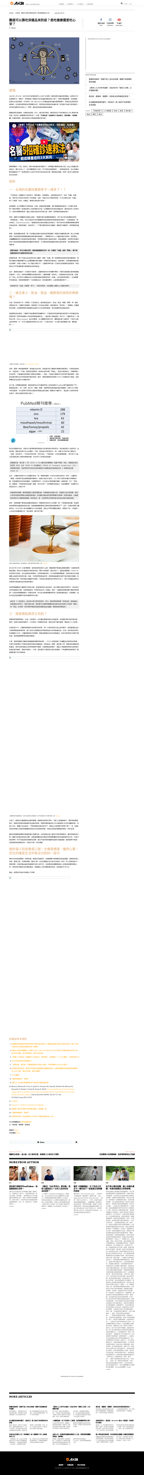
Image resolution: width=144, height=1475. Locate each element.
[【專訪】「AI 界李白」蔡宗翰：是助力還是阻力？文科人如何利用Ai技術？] (56, 1173)
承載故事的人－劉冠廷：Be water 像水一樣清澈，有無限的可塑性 (114, 1421)
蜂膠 (94, 114)
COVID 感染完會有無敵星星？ (21, 1061)
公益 (75, 1182)
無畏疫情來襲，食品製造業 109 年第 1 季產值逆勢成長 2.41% (32, 1116)
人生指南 (17, 13)
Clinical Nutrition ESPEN (32, 364)
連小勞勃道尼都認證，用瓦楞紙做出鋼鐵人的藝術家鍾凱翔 (115, 1434)
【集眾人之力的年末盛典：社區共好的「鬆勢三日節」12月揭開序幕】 (71, 1408)
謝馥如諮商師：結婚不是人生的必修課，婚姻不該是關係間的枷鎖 (28, 1408)
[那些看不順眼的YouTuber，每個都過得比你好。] (23, 1173)
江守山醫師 (15, 1075)
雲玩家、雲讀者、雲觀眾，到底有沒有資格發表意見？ (109, 96)
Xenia (18, 1133)
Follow (110, 18)
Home (11, 13)
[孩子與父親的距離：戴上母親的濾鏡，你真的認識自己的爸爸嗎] (120, 1173)
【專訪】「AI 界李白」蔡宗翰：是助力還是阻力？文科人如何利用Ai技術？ (55, 1188)
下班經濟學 (97, 111)
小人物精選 (107, 111)
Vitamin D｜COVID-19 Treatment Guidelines (27, 1105)
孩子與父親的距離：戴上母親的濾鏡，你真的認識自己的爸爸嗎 (120, 1187)
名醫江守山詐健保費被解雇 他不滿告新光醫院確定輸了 (30, 1082)
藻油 (88, 114)
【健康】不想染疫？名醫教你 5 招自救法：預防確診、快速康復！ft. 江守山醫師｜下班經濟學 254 (45, 1057)
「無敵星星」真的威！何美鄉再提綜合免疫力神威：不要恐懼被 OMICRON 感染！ (40, 1064)
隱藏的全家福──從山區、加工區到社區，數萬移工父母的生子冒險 (34, 1154)
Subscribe (119, 18)
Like (101, 18)
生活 (42, 1182)
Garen (13, 27)
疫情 (121, 111)
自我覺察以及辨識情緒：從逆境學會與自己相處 (117, 1154)
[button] (122, 3)
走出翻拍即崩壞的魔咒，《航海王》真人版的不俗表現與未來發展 (28, 1421)
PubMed (14, 1101)
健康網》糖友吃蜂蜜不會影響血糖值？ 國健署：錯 (28, 1109)
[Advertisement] (111, 55)
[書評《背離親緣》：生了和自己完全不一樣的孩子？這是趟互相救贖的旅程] (88, 1173)
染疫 (115, 111)
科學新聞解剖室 (25, 1122)
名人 (10, 1182)
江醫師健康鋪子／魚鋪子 (20, 1079)
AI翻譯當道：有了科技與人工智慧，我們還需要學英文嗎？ (71, 1420)
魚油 (100, 114)
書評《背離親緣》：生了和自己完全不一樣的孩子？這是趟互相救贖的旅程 (88, 1188)
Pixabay (45, 563)
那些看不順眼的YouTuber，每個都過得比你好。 (23, 1187)
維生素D (129, 111)
